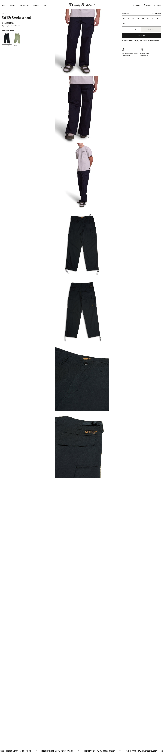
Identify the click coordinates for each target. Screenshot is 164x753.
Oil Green (17, 46)
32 (143, 19)
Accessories (24, 5)
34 (152, 19)
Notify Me (141, 35)
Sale (45, 5)
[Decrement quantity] (128, 29)
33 (148, 19)
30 (133, 19)
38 (124, 23)
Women (12, 5)
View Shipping (126, 55)
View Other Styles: (8, 30)
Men (3, 5)
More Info (17, 26)
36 (157, 19)
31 (138, 19)
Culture (36, 5)
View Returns (144, 55)
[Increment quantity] (135, 29)
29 (128, 19)
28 (124, 19)
